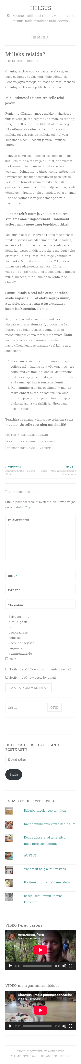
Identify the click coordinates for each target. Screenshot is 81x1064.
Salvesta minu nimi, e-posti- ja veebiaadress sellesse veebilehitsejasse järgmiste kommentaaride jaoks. (19, 638)
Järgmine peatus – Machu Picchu (20, 471)
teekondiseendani (34, 434)
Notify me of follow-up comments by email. (40, 669)
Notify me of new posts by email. (32, 677)
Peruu (11, 441)
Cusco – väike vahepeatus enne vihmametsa (58, 471)
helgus (32, 60)
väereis (46, 448)
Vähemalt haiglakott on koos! (45, 869)
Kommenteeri (17, 523)
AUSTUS (30, 855)
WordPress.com (57, 1056)
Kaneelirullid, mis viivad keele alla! (49, 824)
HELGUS (40, 7)
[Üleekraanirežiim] (71, 966)
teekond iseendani (21, 448)
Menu (42, 37)
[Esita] (10, 966)
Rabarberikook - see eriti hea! (45, 810)
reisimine (28, 441)
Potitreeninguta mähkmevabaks (47, 882)
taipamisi (47, 441)
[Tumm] (64, 966)
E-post (14, 590)
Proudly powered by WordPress (40, 1051)
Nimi (12, 575)
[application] (40, 950)
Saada (14, 774)
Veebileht (16, 604)
